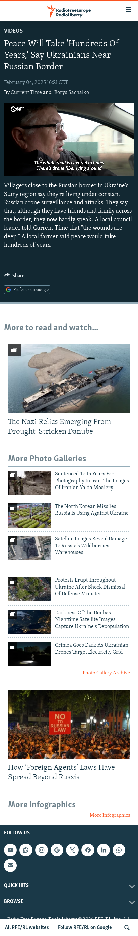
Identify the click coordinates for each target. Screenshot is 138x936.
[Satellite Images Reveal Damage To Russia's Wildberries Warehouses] (29, 548)
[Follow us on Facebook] (87, 850)
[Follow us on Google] (57, 850)
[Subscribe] (10, 865)
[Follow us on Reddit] (25, 850)
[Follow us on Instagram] (41, 850)
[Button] (14, 277)
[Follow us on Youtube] (10, 850)
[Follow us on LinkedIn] (103, 850)
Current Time (26, 92)
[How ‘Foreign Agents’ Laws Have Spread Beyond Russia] (69, 724)
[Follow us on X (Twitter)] (72, 850)
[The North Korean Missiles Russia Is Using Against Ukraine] (29, 515)
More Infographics (110, 815)
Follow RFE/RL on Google (85, 927)
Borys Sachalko (71, 92)
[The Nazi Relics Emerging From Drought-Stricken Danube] (69, 378)
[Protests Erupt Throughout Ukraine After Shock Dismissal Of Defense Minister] (29, 589)
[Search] (127, 927)
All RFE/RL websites (27, 927)
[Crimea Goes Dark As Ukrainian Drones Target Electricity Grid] (29, 654)
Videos (13, 31)
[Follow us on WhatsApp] (119, 850)
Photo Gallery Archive (106, 673)
